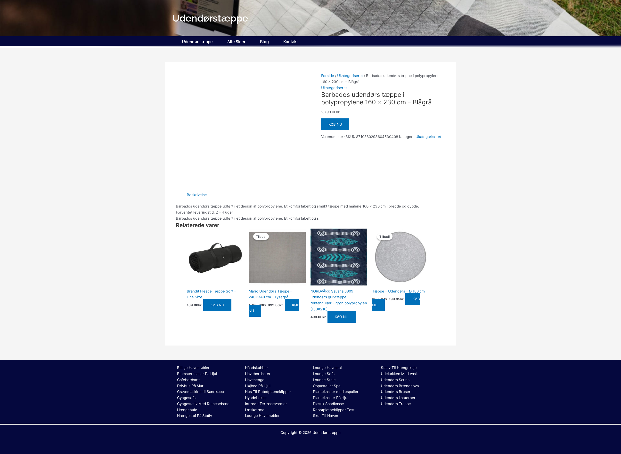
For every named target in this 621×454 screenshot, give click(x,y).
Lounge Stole (324, 379)
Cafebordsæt (188, 379)
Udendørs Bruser (395, 391)
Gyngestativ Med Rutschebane (203, 403)
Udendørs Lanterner (398, 397)
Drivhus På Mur (190, 386)
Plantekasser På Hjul (330, 397)
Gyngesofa (186, 397)
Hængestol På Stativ (194, 415)
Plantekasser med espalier (336, 391)
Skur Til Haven (325, 415)
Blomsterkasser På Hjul (197, 373)
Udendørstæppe (197, 41)
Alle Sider (236, 41)
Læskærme (254, 410)
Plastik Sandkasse (328, 403)
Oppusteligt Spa (326, 386)
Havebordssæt (257, 373)
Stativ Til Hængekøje (399, 367)
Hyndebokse (256, 397)
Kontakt (290, 41)
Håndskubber (256, 367)
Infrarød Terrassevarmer (266, 403)
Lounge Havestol (327, 367)
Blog (264, 41)
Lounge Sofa (324, 373)
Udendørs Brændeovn (400, 386)
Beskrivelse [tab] (197, 194)
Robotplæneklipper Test (333, 410)
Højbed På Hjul (257, 386)
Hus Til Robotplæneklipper (268, 391)
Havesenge (254, 379)
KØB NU (335, 124)
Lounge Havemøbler (262, 415)
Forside (327, 75)
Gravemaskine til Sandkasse (201, 391)
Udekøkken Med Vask (399, 373)
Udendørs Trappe (396, 403)
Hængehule (187, 410)
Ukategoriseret (350, 75)
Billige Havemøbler (193, 367)
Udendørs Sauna (395, 379)
